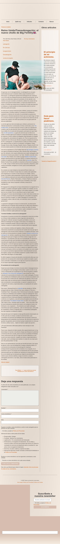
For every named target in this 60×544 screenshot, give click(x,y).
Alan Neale (6, 40)
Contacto (41, 21)
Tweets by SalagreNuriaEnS (48, 161)
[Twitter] (58, 1)
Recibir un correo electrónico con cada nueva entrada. (16, 460)
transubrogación (7, 54)
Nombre (3, 408)
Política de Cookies (38, 482)
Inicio (7, 21)
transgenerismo (7, 51)
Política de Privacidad (18, 431)
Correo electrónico (6, 414)
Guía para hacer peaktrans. (49, 118)
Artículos (29, 21)
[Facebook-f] (56, 1)
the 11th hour (6, 47)
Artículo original (5, 362)
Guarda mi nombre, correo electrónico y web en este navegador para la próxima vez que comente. (19, 428)
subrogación (6, 44)
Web (2, 419)
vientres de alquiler (8, 58)
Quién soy (18, 21)
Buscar (52, 21)
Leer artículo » (48, 85)
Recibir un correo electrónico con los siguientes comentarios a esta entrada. (18, 457)
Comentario (4, 389)
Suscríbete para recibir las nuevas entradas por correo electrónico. (25, 371)
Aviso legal (19, 482)
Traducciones (6, 27)
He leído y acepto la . (13, 431)
